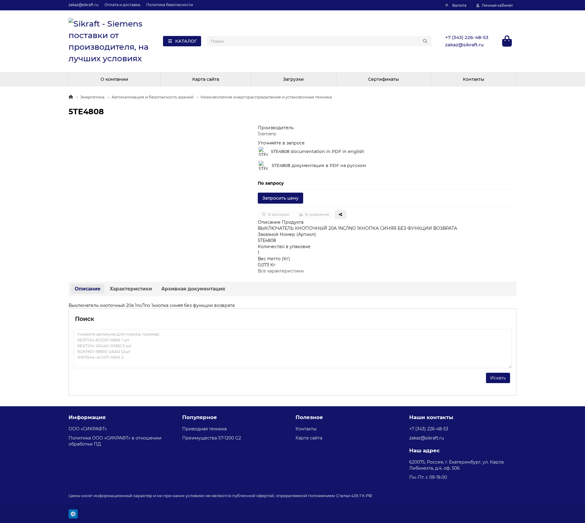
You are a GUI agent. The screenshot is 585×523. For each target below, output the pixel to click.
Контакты (473, 79)
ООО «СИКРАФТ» (88, 429)
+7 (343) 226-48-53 (466, 37)
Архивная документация (193, 289)
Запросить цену (280, 198)
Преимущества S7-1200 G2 (211, 438)
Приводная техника (204, 429)
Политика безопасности (169, 4)
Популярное (199, 417)
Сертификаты (383, 79)
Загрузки (293, 79)
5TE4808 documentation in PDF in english (317, 151)
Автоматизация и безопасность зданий (152, 96)
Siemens (267, 134)
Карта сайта (205, 79)
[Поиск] (425, 41)
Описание (88, 289)
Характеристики (131, 289)
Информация (87, 417)
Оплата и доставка (122, 4)
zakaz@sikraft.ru (83, 4)
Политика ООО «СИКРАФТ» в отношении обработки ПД (115, 441)
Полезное (309, 417)
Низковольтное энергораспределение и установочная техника (266, 96)
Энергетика (92, 96)
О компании (114, 79)
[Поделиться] (340, 214)
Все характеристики (281, 271)
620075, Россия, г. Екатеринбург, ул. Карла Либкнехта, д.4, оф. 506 (456, 465)
